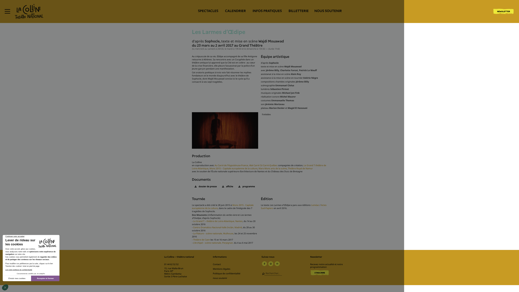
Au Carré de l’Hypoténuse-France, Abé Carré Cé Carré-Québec (246, 165)
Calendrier (235, 11)
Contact (217, 264)
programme (248, 186)
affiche (229, 186)
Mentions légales (221, 268)
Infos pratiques (267, 11)
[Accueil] (29, 11)
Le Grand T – (200, 221)
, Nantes (238, 221)
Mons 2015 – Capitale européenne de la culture (233, 168)
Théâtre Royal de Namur (300, 168)
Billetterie (299, 11)
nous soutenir (328, 11)
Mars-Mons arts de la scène (273, 168)
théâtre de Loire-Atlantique (220, 221)
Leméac (315, 205)
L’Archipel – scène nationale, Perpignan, (213, 242)
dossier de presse (208, 186)
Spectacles (208, 11)
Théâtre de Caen (201, 239)
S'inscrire (320, 273)
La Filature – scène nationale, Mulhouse (213, 233)
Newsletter (503, 11)
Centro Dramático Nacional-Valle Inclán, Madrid (217, 227)
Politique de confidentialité (226, 273)
